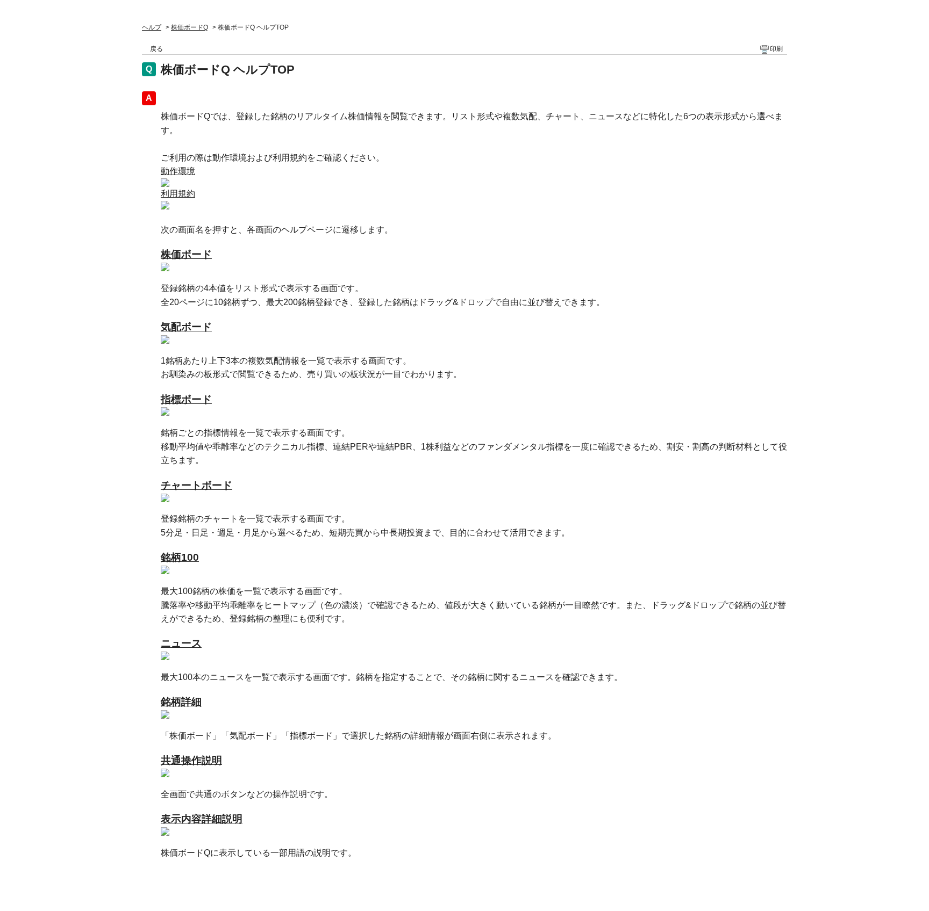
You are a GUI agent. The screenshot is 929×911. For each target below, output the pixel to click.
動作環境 (178, 171)
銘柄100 (180, 557)
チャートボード (196, 485)
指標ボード (186, 399)
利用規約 (178, 193)
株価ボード (186, 254)
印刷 (776, 49)
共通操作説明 (191, 760)
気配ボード (186, 326)
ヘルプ (151, 27)
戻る (156, 49)
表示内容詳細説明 (201, 819)
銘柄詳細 (181, 701)
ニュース (181, 643)
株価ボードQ (189, 27)
